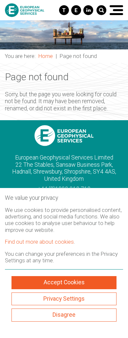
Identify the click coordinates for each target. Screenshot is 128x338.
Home (45, 56)
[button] (64, 34)
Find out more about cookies (39, 242)
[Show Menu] (116, 10)
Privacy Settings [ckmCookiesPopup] (64, 298)
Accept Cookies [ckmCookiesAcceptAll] (64, 282)
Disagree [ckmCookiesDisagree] (64, 314)
